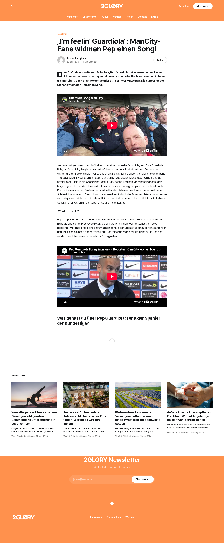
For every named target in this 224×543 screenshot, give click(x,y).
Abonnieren (202, 6)
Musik (154, 16)
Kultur (105, 16)
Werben (129, 517)
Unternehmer (90, 16)
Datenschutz (114, 517)
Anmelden (184, 6)
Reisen (129, 16)
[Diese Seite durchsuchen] (12, 6)
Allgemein (62, 34)
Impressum (96, 517)
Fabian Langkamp (77, 58)
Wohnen (116, 16)
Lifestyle (142, 16)
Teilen (160, 60)
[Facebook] (112, 503)
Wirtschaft (72, 16)
